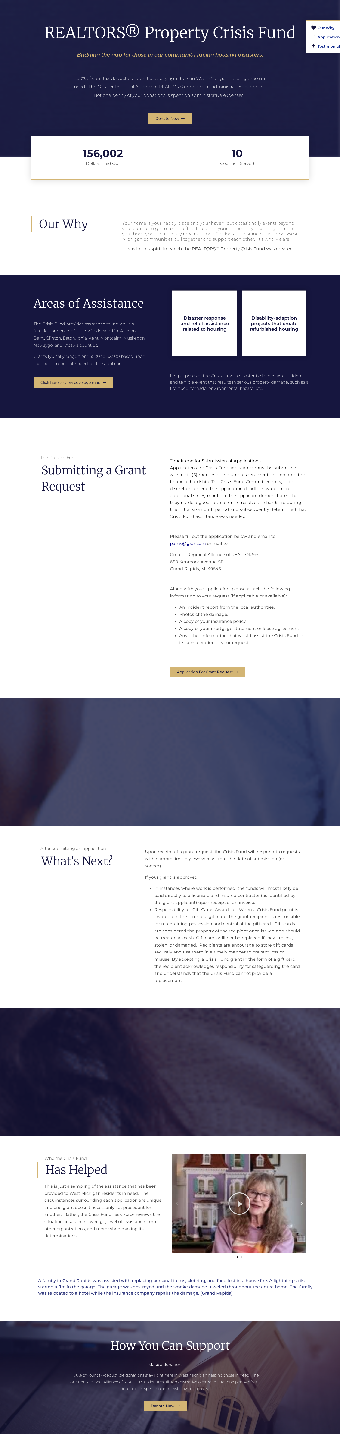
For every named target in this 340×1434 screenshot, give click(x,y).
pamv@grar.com (188, 543)
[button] (177, 1203)
